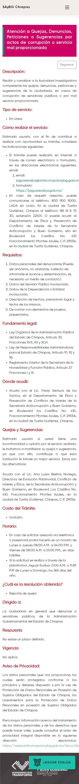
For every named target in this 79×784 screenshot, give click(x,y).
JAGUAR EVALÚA (56, 762)
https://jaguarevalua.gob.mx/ (39, 190)
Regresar (67, 65)
